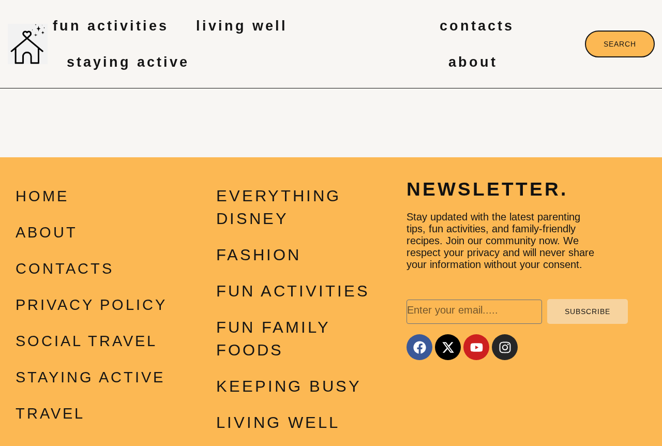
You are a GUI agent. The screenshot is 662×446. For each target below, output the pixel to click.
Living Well (242, 26)
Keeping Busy (289, 386)
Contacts (477, 26)
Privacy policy (91, 304)
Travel (50, 413)
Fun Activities (111, 26)
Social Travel (86, 341)
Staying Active (128, 62)
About (473, 62)
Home (42, 196)
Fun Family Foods (273, 338)
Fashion (258, 255)
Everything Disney (278, 207)
